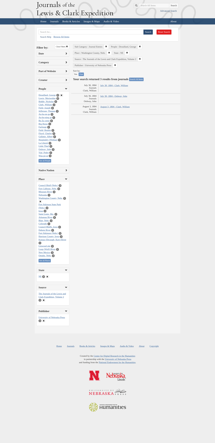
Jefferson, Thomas (47, 111)
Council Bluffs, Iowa (48, 227)
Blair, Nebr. (44, 220)
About (173, 21)
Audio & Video (111, 21)
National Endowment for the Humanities (117, 362)
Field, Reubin (45, 130)
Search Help (45, 37)
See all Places (44, 261)
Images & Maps (92, 21)
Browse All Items (61, 37)
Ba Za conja (44, 120)
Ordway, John (45, 149)
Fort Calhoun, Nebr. (48, 188)
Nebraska (43, 195)
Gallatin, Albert (46, 136)
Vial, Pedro (44, 152)
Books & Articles (71, 21)
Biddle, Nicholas (46, 101)
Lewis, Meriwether (47, 98)
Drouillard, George (47, 95)
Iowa (41, 211)
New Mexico (44, 252)
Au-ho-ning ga (45, 117)
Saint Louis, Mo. (46, 214)
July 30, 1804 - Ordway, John (113, 96)
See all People (44, 161)
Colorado (43, 223)
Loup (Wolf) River (47, 249)
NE (40, 276)
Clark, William (45, 104)
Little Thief (44, 146)
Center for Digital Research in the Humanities (114, 356)
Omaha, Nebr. (45, 255)
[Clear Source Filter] (43, 300)
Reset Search (164, 32)
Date (81, 74)
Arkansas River (46, 217)
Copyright (154, 346)
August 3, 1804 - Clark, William (115, 106)
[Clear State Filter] (47, 276)
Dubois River (45, 230)
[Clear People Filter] (61, 95)
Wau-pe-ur (43, 156)
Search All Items (136, 79)
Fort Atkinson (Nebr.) (48, 233)
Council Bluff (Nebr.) (48, 185)
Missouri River (45, 191)
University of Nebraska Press (52, 317)
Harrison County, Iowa (49, 236)
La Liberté (43, 143)
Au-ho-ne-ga (44, 114)
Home (43, 21)
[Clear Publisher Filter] (43, 321)
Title (75, 74)
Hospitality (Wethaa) (48, 140)
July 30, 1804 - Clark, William (114, 85)
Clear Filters (61, 47)
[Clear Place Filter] (40, 201)
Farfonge (43, 127)
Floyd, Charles (45, 133)
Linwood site (44, 246)
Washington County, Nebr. (51, 198)
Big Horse (43, 124)
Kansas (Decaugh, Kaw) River (52, 239)
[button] (106, 46)
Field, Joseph (45, 108)
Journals (54, 21)
